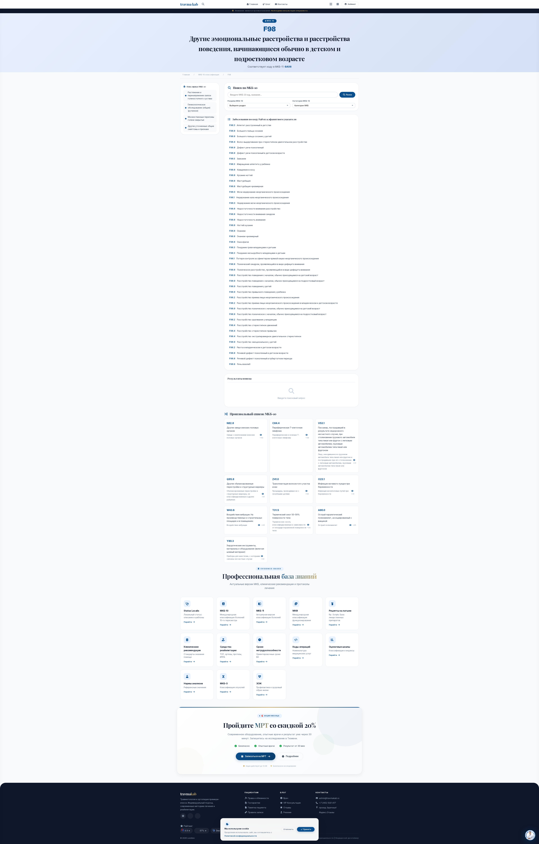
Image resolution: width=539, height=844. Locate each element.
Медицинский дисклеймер (347, 838)
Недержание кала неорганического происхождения (259, 197)
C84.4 (276, 423)
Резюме (287, 812)
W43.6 (231, 510)
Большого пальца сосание (246, 131)
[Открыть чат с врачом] (530, 835)
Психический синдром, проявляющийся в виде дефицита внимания (266, 264)
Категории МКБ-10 (301, 101)
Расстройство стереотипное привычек (253, 331)
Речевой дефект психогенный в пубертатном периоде (260, 358)
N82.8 (230, 423)
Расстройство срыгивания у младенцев (253, 319)
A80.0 (321, 510)
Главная (253, 4)
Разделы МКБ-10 (235, 101)
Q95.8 (230, 479)
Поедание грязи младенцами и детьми (252, 247)
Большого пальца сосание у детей (250, 136)
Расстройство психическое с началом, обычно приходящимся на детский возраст (274, 308)
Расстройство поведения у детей (250, 286)
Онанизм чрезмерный (243, 236)
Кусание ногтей (241, 175)
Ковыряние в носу (242, 170)
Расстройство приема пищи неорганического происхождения (264, 297)
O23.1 (321, 479)
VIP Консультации (292, 803)
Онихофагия (239, 242)
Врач (285, 798)
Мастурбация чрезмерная (246, 186)
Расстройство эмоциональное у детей (252, 342)
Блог (267, 4)
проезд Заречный (327, 807)
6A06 (288, 66)
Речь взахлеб (239, 364)
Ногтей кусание (241, 225)
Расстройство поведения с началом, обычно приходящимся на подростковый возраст (277, 281)
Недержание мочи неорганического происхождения (259, 203)
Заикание (237, 158)
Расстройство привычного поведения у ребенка (257, 292)
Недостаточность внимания (247, 220)
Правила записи (255, 812)
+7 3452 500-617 (327, 803)
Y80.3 (230, 540)
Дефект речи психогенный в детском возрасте (257, 153)
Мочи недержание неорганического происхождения (259, 192)
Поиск (348, 95)
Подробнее (292, 756)
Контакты (282, 4)
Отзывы (287, 807)
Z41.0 (275, 479)
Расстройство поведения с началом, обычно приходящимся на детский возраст (273, 275)
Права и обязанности (258, 798)
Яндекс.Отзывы (326, 812)
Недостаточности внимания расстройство (254, 208)
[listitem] (183, 816)
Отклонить (288, 829)
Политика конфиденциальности (320, 838)
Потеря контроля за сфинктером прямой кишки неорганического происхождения (274, 258)
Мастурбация (240, 181)
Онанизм (237, 231)
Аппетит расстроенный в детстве (250, 125)
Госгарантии (254, 803)
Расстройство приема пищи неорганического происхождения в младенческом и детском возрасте (283, 303)
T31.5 (275, 510)
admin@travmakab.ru (329, 798)
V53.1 (321, 423)
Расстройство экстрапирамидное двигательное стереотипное (265, 336)
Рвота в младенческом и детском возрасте (255, 347)
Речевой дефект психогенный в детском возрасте (258, 353)
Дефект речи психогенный (246, 147)
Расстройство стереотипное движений (253, 325)
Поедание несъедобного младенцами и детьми (257, 253)
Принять (307, 829)
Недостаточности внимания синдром (252, 214)
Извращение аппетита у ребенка (249, 164)
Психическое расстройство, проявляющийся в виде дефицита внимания (269, 270)
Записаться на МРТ (255, 756)
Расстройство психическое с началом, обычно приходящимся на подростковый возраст (277, 314)
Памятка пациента (257, 807)
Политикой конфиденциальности (240, 836)
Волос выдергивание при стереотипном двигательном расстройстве (268, 142)
